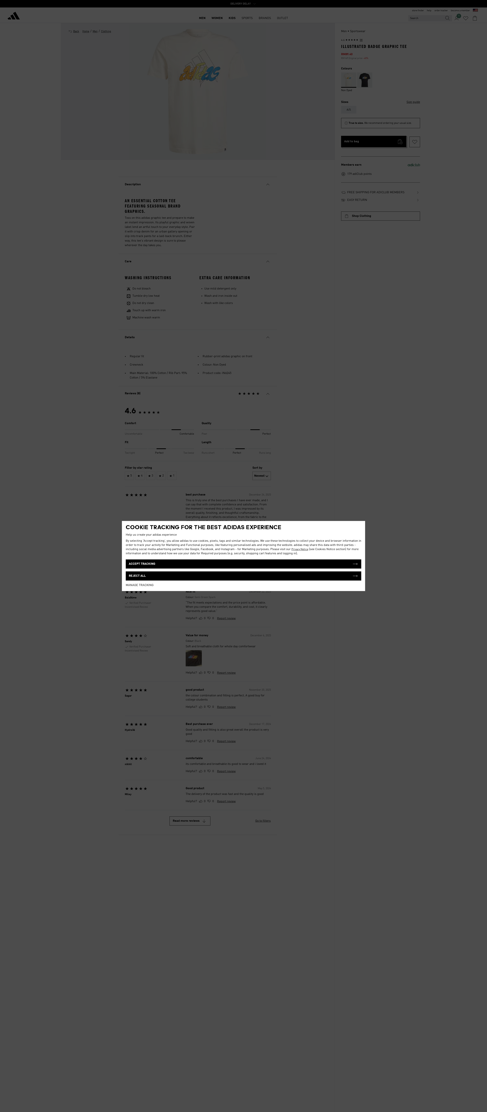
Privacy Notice (299, 549)
